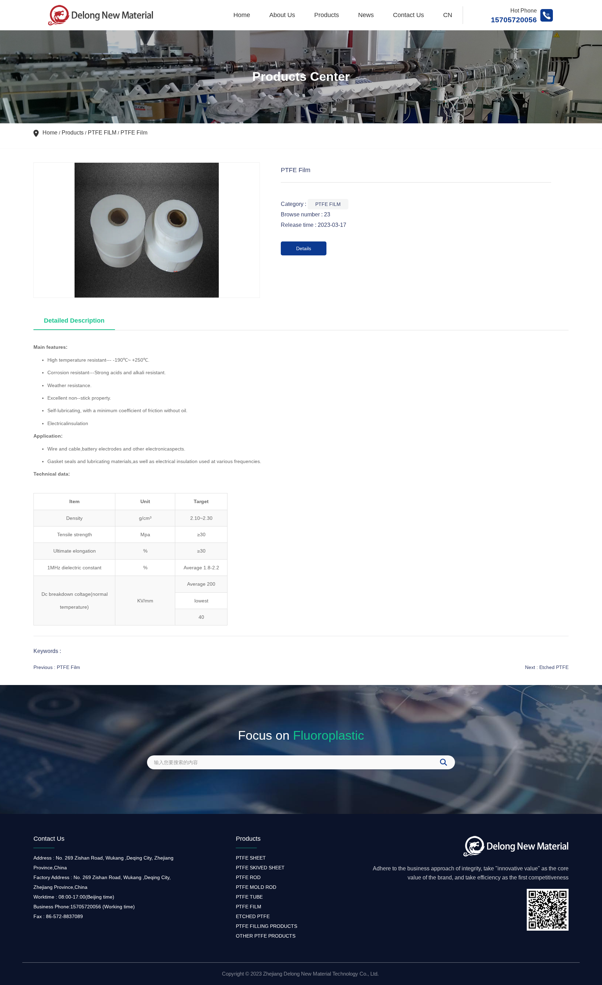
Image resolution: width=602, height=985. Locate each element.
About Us (282, 14)
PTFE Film (68, 667)
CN (447, 14)
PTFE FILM (102, 133)
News (366, 14)
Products (326, 14)
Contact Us (408, 14)
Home (241, 14)
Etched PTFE (554, 667)
